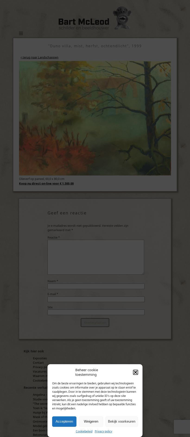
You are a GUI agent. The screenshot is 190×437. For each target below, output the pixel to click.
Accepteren (64, 421)
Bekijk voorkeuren (121, 421)
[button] (135, 372)
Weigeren (91, 421)
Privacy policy (103, 431)
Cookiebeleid (84, 431)
